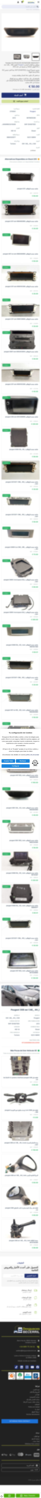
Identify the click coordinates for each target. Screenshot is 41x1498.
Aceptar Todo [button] (8, 761)
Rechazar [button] (23, 761)
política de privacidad (32, 755)
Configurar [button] (15, 766)
